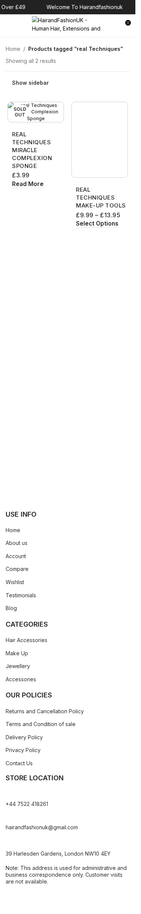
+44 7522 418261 (27, 804)
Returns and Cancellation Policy (45, 711)
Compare (17, 569)
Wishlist (15, 582)
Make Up (17, 653)
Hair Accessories (26, 640)
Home (13, 49)
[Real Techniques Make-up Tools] (99, 139)
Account (16, 556)
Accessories (21, 679)
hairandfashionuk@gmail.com (42, 827)
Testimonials (21, 595)
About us (16, 543)
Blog (11, 608)
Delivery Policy (24, 737)
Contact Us (19, 763)
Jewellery (18, 666)
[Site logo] (67, 25)
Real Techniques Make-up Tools (101, 197)
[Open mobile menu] (8, 25)
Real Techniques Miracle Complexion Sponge (32, 150)
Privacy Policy (23, 750)
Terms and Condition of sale (41, 724)
